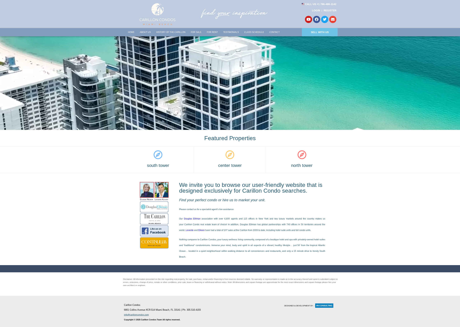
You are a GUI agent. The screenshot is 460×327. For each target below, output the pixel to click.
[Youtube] (308, 19)
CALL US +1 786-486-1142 (320, 4)
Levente (190, 230)
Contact (274, 32)
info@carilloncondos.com (136, 315)
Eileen (201, 230)
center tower (230, 165)
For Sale (196, 32)
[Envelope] (332, 19)
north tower (301, 165)
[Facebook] (316, 19)
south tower (158, 165)
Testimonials (231, 32)
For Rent (212, 32)
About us (145, 32)
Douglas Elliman (192, 218)
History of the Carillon (170, 32)
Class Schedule (254, 32)
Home (131, 32)
